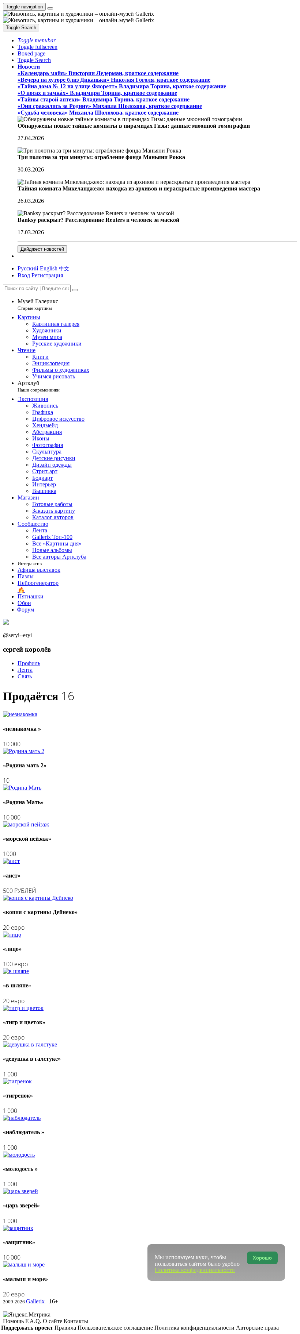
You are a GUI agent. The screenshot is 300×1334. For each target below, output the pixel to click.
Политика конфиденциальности (195, 1328)
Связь (25, 676)
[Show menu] (50, 8)
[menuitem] (64, 268)
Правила (66, 1328)
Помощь (14, 1321)
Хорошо (262, 1258)
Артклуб (39, 386)
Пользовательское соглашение (116, 1328)
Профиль (29, 663)
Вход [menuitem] (24, 275)
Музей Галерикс (38, 304)
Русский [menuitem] (28, 268)
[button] (37, 40)
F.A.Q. (34, 1321)
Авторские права (257, 1328)
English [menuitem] (48, 268)
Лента (25, 670)
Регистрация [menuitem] (47, 275)
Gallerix (35, 1301)
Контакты (76, 1321)
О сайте (53, 1321)
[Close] (75, 290)
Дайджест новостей (42, 249)
